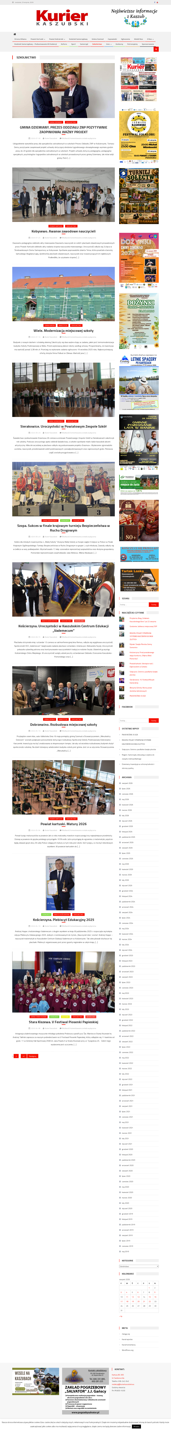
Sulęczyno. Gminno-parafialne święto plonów (139, 749)
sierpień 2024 (127, 912)
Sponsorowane (148, 44)
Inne (108, 44)
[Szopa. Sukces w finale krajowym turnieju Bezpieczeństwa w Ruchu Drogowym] (63, 489)
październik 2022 (128, 1030)
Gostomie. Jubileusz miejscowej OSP (143, 626)
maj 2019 (125, 1251)
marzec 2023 (127, 1004)
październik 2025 (128, 837)
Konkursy (119, 44)
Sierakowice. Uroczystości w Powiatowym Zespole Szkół (63, 426)
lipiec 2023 (126, 982)
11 (127, 1297)
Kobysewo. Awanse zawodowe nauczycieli (64, 231)
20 (138, 1301)
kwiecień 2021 (127, 1127)
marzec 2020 (127, 1197)
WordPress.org (127, 1350)
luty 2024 (125, 944)
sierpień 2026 (127, 783)
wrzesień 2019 (127, 1230)
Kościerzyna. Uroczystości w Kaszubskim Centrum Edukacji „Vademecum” (63, 628)
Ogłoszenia (125, 39)
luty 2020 (125, 1203)
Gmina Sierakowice (56, 421)
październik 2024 (128, 901)
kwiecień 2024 (127, 934)
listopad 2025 (127, 831)
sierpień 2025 (127, 847)
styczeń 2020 (127, 1208)
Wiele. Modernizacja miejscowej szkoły (64, 330)
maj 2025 (125, 864)
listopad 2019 (127, 1219)
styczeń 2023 (127, 1014)
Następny (32, 1056)
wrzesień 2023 (127, 971)
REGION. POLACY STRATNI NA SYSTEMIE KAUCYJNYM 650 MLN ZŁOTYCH (141, 636)
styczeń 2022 (127, 1079)
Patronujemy (132, 44)
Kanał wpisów (127, 1339)
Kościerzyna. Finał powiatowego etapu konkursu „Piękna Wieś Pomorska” (142, 655)
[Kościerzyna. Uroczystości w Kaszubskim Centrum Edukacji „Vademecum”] (63, 589)
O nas (149, 39)
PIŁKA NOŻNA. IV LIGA (138, 695)
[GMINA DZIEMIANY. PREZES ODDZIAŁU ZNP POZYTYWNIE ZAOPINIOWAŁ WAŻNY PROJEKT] (63, 90)
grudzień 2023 (127, 955)
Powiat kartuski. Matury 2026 (64, 824)
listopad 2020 (127, 1154)
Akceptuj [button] (136, 1426)
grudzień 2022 (127, 1020)
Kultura (64, 44)
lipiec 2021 (126, 1111)
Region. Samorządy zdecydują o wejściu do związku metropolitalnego (138, 756)
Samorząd (84, 44)
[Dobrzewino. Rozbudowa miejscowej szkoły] (63, 690)
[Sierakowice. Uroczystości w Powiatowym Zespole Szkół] (63, 390)
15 (150, 1297)
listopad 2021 (127, 1090)
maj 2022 (125, 1057)
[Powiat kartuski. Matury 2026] (63, 787)
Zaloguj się (126, 1334)
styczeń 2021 (127, 1143)
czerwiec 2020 (127, 1181)
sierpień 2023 (127, 977)
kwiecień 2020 (127, 1192)
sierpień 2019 (127, 1235)
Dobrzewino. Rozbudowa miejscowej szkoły (63, 724)
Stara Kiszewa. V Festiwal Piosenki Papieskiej (63, 1022)
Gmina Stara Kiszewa (38, 1017)
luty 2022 (125, 1073)
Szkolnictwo (97, 44)
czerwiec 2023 (127, 987)
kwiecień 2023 (127, 998)
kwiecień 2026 (127, 804)
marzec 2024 (127, 939)
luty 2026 (125, 815)
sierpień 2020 (127, 1170)
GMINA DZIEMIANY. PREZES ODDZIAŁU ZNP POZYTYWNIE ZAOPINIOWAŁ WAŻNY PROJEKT (63, 129)
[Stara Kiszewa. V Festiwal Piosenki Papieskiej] (63, 982)
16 (155, 1297)
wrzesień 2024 (127, 907)
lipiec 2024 (126, 917)
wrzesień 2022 (127, 1036)
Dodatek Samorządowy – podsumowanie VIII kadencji (35, 44)
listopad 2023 (127, 960)
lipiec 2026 (126, 788)
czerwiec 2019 (127, 1246)
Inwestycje (63, 325)
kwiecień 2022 (127, 1063)
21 (144, 1301)
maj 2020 (125, 1187)
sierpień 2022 (127, 1041)
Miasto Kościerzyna (49, 621)
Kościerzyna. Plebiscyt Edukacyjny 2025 (63, 919)
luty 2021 (125, 1138)
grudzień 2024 (127, 890)
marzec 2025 (127, 874)
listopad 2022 (127, 1025)
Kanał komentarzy (129, 1344)
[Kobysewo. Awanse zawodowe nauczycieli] (63, 194)
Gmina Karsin (50, 325)
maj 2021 (125, 1122)
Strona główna (20, 39)
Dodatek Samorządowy (78, 39)
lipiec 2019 (126, 1240)
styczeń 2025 (127, 885)
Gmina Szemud (98, 39)
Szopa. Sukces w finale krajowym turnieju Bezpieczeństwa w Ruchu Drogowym (63, 527)
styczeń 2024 (127, 950)
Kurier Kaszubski (51, 138)
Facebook (127, 706)
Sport (73, 44)
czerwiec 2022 (127, 1052)
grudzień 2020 (127, 1149)
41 (24, 1056)
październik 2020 (128, 1160)
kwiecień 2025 (127, 869)
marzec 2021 (127, 1133)
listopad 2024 (127, 896)
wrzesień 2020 (127, 1165)
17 (122, 1301)
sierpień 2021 (127, 1106)
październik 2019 (128, 1224)
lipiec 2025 (126, 853)
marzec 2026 (127, 810)
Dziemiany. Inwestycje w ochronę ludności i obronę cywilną (138, 766)
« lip (120, 1316)
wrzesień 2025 (127, 842)
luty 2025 (125, 880)
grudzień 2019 (127, 1213)
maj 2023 (125, 993)
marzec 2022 (127, 1068)
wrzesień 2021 (127, 1100)
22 (150, 1301)
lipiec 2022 (126, 1047)
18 (127, 1301)
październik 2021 (128, 1095)
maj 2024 (125, 928)
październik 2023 (128, 966)
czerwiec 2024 (127, 923)
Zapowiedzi (112, 39)
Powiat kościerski (56, 39)
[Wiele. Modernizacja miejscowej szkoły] (63, 294)
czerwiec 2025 (127, 858)
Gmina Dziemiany (56, 122)
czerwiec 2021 (127, 1117)
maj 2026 (125, 799)
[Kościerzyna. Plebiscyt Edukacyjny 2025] (63, 883)
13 (138, 1297)
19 (133, 1301)
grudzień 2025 (127, 826)
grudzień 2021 (127, 1084)
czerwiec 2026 (127, 794)
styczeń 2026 (127, 821)
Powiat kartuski (37, 39)
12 (133, 1297)
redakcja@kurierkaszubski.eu (123, 1384)
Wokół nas (138, 39)
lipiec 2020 (126, 1176)
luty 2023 (125, 1009)
